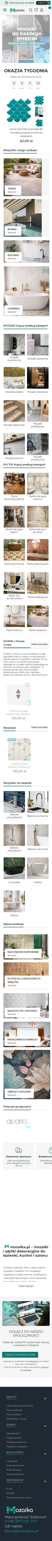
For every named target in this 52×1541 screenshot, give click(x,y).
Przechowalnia (13, 1470)
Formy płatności (14, 1410)
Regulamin (34, 1361)
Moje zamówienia (15, 1465)
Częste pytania (13, 1438)
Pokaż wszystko (39, 644)
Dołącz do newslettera (20, 1354)
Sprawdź (12, 192)
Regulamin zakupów (16, 1446)
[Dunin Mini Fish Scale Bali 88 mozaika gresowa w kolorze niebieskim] (19, 110)
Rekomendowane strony (18, 1497)
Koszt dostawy (13, 1414)
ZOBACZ (41, 3)
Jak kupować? (13, 1433)
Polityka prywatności (16, 1442)
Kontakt (10, 1493)
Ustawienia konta (15, 1474)
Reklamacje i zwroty (16, 1419)
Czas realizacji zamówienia (19, 1405)
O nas (9, 1489)
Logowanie (12, 1461)
